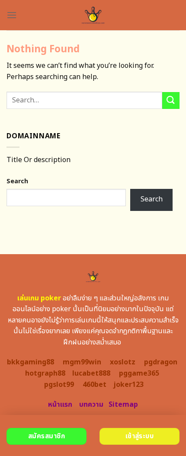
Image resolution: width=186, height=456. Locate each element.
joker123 (128, 384)
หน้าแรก (60, 404)
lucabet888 (91, 373)
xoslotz (122, 362)
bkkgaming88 (30, 362)
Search (17, 181)
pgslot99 (59, 384)
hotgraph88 (45, 373)
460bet (94, 384)
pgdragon (160, 362)
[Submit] (171, 100)
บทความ (91, 404)
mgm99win (82, 362)
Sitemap (123, 404)
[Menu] (11, 15)
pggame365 (139, 373)
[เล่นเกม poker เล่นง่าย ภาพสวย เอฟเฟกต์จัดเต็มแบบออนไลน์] (93, 15)
